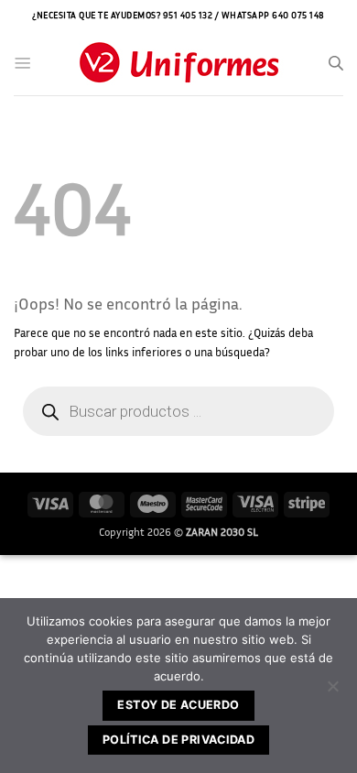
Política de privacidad (178, 739)
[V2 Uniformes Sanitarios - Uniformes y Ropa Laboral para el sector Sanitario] (178, 63)
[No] (332, 691)
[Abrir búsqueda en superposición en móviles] (336, 63)
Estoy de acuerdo (178, 705)
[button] (23, 63)
